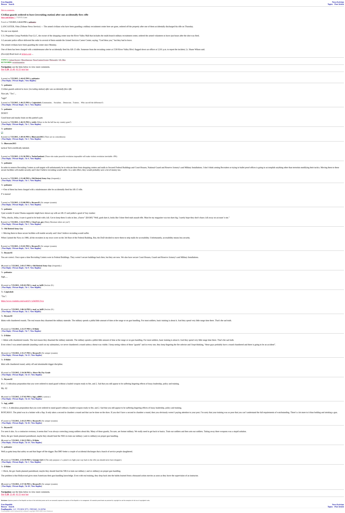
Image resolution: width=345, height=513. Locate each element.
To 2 (27, 312)
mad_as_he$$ (37, 285)
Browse (4, 4)
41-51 (18, 69)
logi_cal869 (37, 397)
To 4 (27, 159)
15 (2, 373)
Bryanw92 (36, 203)
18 (2, 440)
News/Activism (338, 2)
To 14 (27, 399)
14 (2, 353)
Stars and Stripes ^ (8, 17)
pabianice (35, 79)
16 (2, 397)
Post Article (339, 4)
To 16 (27, 423)
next (23, 69)
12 (2, 309)
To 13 (27, 355)
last (27, 69)
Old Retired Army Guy (41, 178)
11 (2, 285)
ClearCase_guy (38, 222)
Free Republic (7, 2)
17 (2, 421)
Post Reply (6, 81)
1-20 (7, 69)
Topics (330, 4)
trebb (34, 122)
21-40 (12, 69)
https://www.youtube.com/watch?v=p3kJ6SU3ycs (22, 301)
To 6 (27, 248)
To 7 (27, 331)
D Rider (36, 329)
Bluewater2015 (38, 137)
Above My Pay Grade (41, 373)
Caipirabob (36, 103)
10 (2, 266)
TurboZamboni (38, 156)
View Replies (30, 81)
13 (2, 329)
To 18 (27, 486)
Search (11, 4)
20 (2, 484)
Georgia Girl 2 (38, 460)
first (2, 69)
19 (2, 460)
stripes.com (26, 54)
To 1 (27, 105)
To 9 (27, 268)
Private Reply (18, 81)
